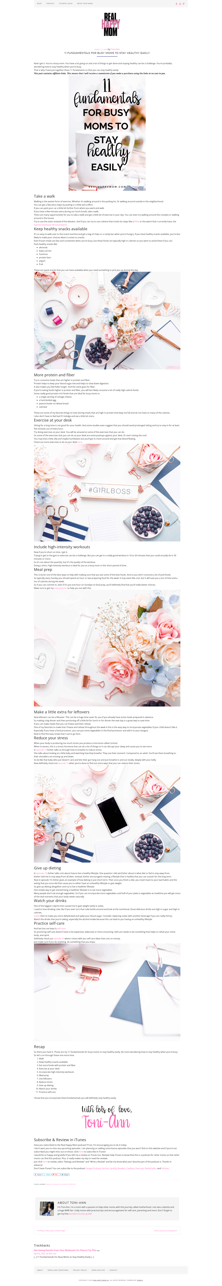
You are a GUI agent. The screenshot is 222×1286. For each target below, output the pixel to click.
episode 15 (58, 938)
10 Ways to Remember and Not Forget (51, 1231)
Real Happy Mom (111, 24)
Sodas (37, 915)
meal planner (60, 588)
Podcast (72, 1184)
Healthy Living (60, 1184)
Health (49, 1184)
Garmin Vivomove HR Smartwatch (50, 224)
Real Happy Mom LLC (101, 1280)
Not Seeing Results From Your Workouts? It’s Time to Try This (65, 1250)
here (79, 442)
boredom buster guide (80, 1213)
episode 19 (41, 749)
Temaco (140, 1280)
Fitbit (136, 221)
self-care (61, 928)
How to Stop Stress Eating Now (165, 1231)
